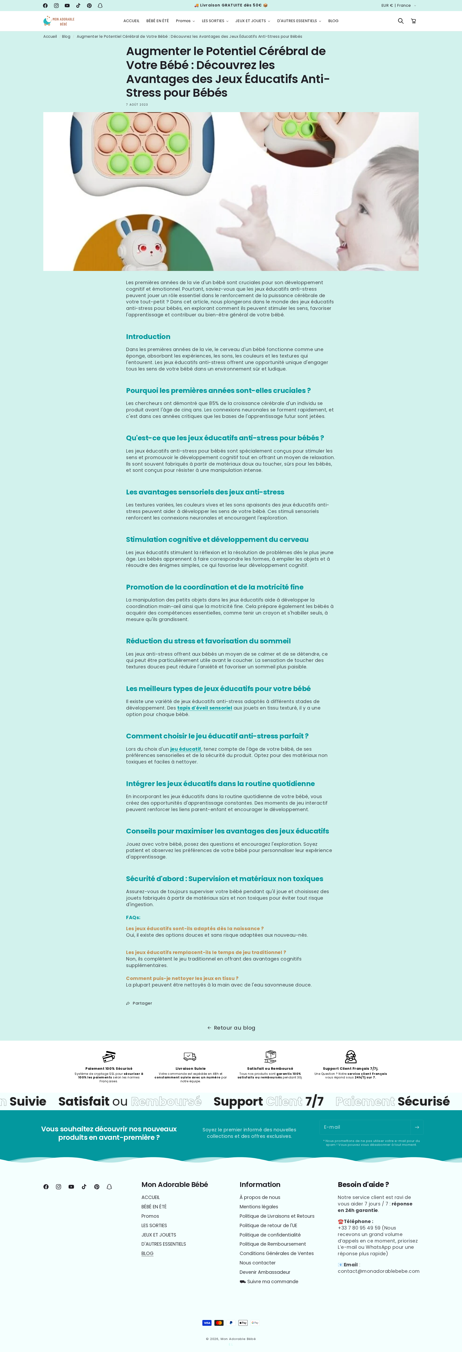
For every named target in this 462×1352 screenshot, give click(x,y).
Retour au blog (235, 1028)
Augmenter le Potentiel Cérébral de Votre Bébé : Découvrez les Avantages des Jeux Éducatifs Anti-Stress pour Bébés (189, 36)
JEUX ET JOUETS (158, 1235)
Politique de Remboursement (273, 1244)
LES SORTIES (154, 1225)
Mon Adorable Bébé (238, 1339)
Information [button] (260, 1184)
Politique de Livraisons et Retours (277, 1216)
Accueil (50, 36)
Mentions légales (259, 1207)
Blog (66, 36)
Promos (150, 1216)
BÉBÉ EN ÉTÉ (154, 1207)
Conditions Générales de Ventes (277, 1253)
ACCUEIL (150, 1197)
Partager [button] (142, 1003)
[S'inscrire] (417, 1127)
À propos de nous (260, 1197)
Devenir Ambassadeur (265, 1272)
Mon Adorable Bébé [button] (174, 1184)
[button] (185, 21)
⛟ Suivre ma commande (269, 1281)
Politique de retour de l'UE (268, 1225)
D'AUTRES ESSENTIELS (163, 1244)
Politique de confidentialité (270, 1235)
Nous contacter (258, 1263)
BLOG (147, 1253)
